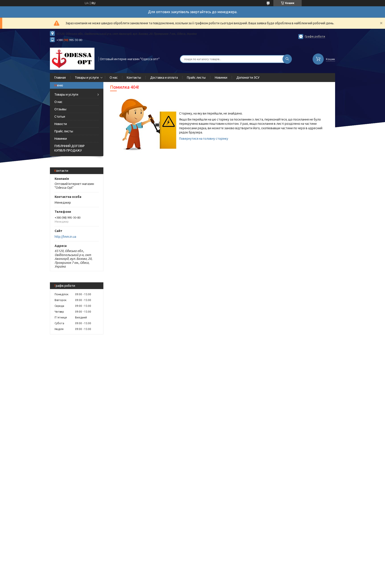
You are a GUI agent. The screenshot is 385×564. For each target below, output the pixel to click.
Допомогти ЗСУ (247, 77)
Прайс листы (196, 77)
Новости (60, 124)
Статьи (59, 116)
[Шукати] (287, 59)
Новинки (221, 77)
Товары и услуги (87, 77)
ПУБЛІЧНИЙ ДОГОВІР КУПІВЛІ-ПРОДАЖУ (69, 148)
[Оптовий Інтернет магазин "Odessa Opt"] (72, 58)
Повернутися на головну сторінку (203, 138)
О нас (114, 77)
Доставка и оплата (164, 77)
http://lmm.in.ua (65, 236)
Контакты (134, 77)
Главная (60, 77)
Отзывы (60, 109)
